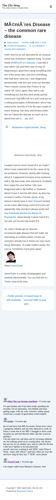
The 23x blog (11, 5)
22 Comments (38, 46)
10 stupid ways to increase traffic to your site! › (35, 300)
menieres (21, 46)
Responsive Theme (25, 491)
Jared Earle (17, 265)
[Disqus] (28, 353)
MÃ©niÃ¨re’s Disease (24, 63)
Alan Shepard (35, 201)
